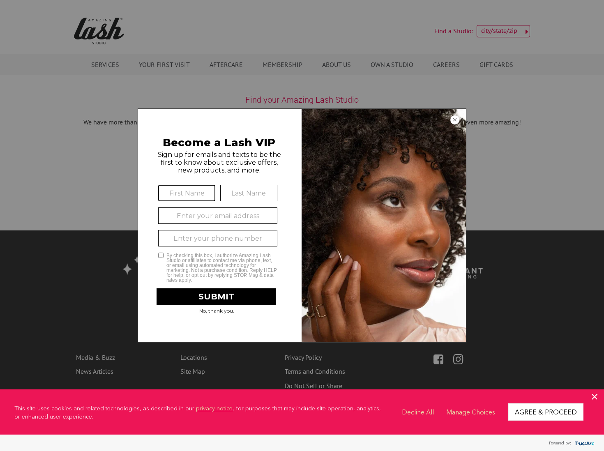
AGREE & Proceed (546, 411)
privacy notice (214, 408)
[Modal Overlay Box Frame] (302, 225)
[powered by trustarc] (583, 443)
